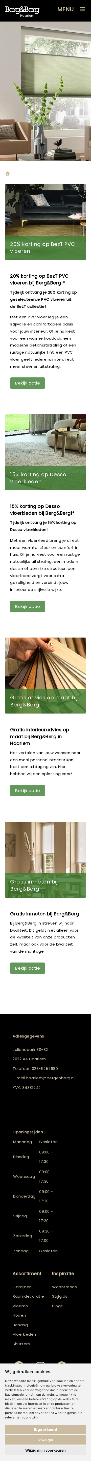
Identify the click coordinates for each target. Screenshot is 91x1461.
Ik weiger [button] (45, 1440)
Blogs (57, 1306)
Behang (20, 1325)
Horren (19, 1315)
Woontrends (64, 1287)
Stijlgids (59, 1296)
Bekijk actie (27, 383)
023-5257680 (45, 1068)
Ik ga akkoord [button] (45, 1429)
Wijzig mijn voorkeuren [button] (45, 1450)
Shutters (21, 1344)
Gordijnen (22, 1287)
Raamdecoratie (28, 1296)
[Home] (7, 174)
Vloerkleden (24, 1334)
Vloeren (20, 1306)
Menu (65, 9)
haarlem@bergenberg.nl (50, 1078)
